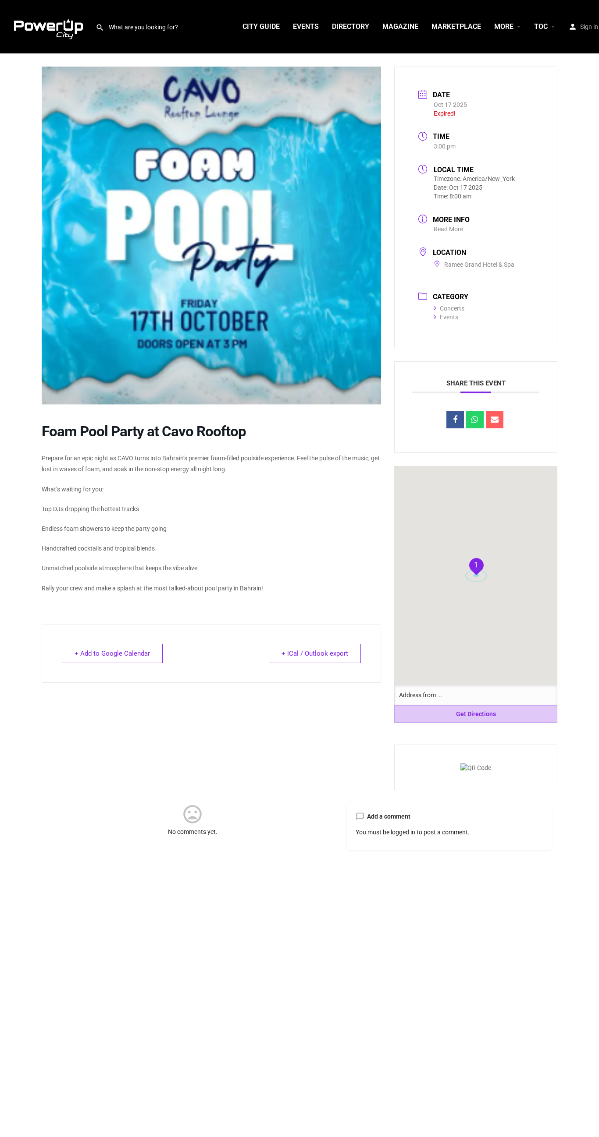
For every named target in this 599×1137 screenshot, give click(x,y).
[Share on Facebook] (455, 419)
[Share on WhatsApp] (475, 419)
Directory (350, 26)
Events (306, 26)
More (503, 26)
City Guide (261, 26)
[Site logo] (48, 26)
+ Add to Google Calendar (112, 653)
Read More (448, 229)
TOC (541, 26)
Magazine (400, 26)
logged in (403, 832)
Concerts (452, 308)
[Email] (494, 419)
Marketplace (456, 26)
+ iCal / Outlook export (315, 653)
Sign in (589, 26)
